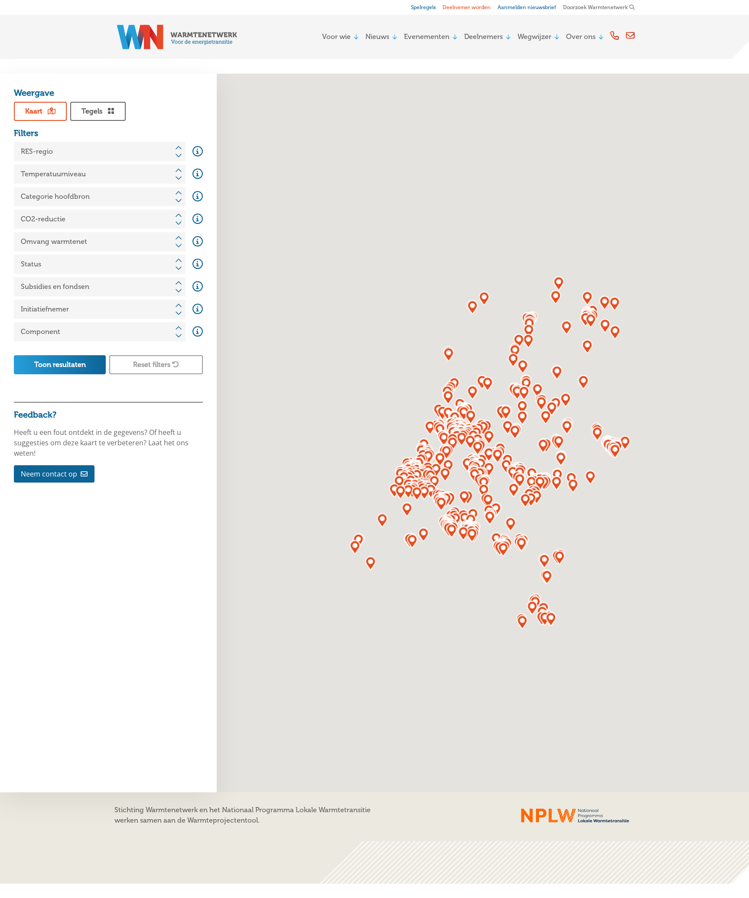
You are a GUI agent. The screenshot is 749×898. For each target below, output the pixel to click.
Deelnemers (483, 36)
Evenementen (426, 36)
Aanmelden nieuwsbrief (527, 7)
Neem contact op (49, 474)
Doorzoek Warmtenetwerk (595, 7)
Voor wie (336, 36)
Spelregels (423, 7)
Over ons (581, 36)
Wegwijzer (534, 36)
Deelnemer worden (467, 7)
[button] (597, 434)
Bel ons (614, 35)
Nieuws (377, 36)
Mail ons (630, 35)
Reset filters (152, 364)
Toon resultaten (60, 364)
